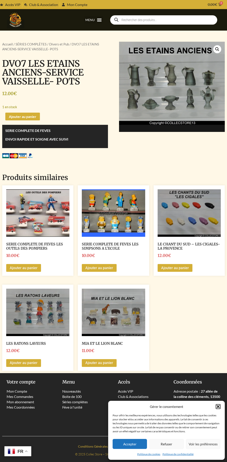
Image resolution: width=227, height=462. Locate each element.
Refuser (166, 444)
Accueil (7, 44)
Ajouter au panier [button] (23, 268)
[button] (218, 406)
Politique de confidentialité (178, 454)
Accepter (130, 444)
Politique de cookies (148, 454)
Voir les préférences (203, 444)
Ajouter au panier (22, 116)
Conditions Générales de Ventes (100, 446)
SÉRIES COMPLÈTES (31, 44)
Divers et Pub (59, 44)
